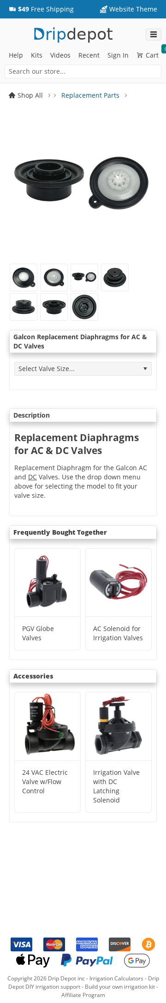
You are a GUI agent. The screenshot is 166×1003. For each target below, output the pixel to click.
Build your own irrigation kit (120, 987)
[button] (41, 9)
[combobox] (83, 71)
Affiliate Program (83, 995)
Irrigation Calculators (116, 978)
